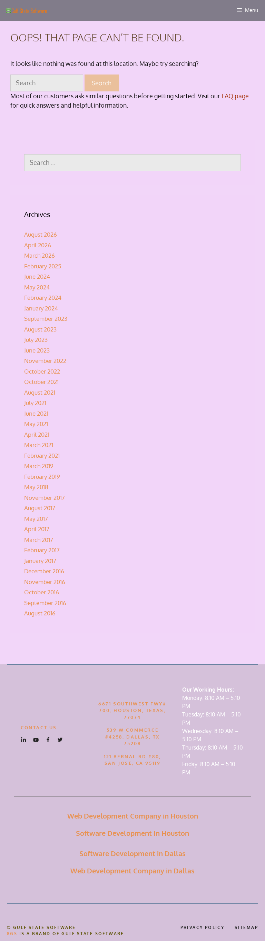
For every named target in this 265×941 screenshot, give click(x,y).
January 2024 (41, 308)
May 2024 (37, 287)
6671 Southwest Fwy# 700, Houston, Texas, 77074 (132, 710)
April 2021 (36, 434)
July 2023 (36, 339)
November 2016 (44, 581)
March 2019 (38, 465)
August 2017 (39, 508)
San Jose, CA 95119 (133, 763)
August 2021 (39, 392)
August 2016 (40, 613)
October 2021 (41, 381)
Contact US (39, 727)
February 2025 (42, 266)
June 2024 (37, 276)
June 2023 (37, 350)
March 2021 (38, 444)
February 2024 (42, 297)
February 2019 (42, 476)
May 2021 (36, 423)
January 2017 (40, 560)
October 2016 (41, 592)
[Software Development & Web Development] (25, 10)
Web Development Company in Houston (132, 815)
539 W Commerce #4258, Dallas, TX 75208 (132, 736)
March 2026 (39, 255)
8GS (12, 933)
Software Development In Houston (132, 833)
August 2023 (40, 329)
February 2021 (42, 455)
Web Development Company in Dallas (132, 870)
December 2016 (44, 571)
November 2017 (44, 497)
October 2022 (42, 371)
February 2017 (42, 550)
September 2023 (45, 318)
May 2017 (36, 518)
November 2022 (45, 360)
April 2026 (37, 245)
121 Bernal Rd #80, (132, 756)
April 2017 (36, 529)
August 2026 (40, 234)
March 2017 (38, 539)
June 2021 (36, 413)
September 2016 (45, 602)
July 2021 (35, 402)
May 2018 (36, 487)
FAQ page (235, 96)
